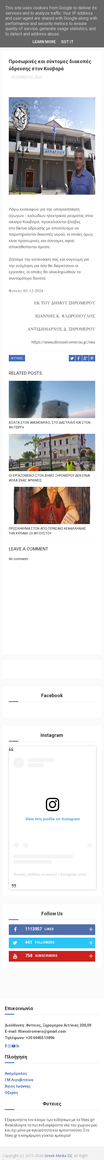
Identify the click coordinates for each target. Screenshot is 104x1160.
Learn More (44, 42)
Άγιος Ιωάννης (18, 1086)
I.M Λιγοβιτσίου (19, 1080)
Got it (67, 42)
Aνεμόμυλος (16, 1073)
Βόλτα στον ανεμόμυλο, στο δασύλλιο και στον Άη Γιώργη (49, 425)
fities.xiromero (44, 874)
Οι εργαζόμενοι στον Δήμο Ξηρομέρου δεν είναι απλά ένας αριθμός (49, 478)
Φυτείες (19, 874)
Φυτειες (17, 358)
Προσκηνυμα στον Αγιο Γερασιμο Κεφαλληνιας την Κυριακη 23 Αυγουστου (47, 531)
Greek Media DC (59, 1155)
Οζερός (11, 1092)
